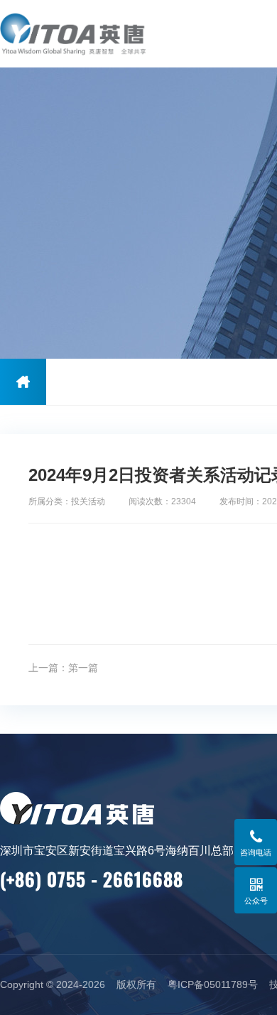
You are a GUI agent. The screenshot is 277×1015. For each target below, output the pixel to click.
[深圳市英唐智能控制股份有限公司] (90, 33)
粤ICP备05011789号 (213, 984)
